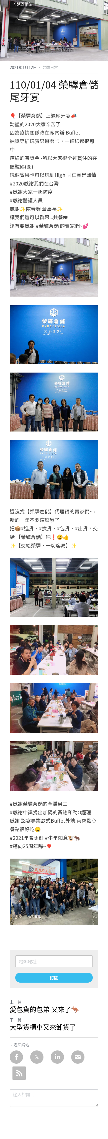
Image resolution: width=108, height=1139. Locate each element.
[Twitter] (36, 1057)
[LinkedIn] (57, 1057)
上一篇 (15, 1002)
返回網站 (24, 4)
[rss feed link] (19, 1073)
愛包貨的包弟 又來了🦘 (44, 1009)
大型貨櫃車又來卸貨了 (43, 1027)
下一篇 (15, 1019)
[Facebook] (16, 1057)
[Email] (77, 1057)
